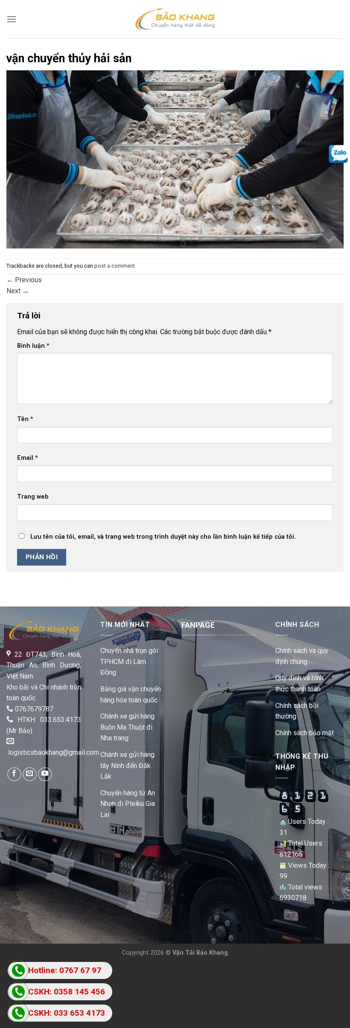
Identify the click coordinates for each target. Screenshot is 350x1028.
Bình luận (33, 345)
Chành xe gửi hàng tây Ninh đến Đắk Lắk (127, 765)
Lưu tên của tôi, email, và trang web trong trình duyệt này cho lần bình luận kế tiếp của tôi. (163, 536)
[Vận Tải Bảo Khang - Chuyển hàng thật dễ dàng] (175, 19)
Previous (24, 280)
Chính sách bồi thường (296, 711)
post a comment (114, 266)
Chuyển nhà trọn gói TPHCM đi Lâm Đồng (129, 661)
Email (27, 458)
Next (17, 291)
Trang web (33, 496)
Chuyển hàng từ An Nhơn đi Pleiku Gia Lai (127, 804)
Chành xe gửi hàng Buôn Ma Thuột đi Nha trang (127, 727)
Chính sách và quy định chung (301, 656)
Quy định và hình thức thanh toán (299, 683)
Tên (25, 419)
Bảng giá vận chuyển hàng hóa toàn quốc (130, 694)
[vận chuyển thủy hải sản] (175, 159)
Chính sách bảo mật (304, 733)
